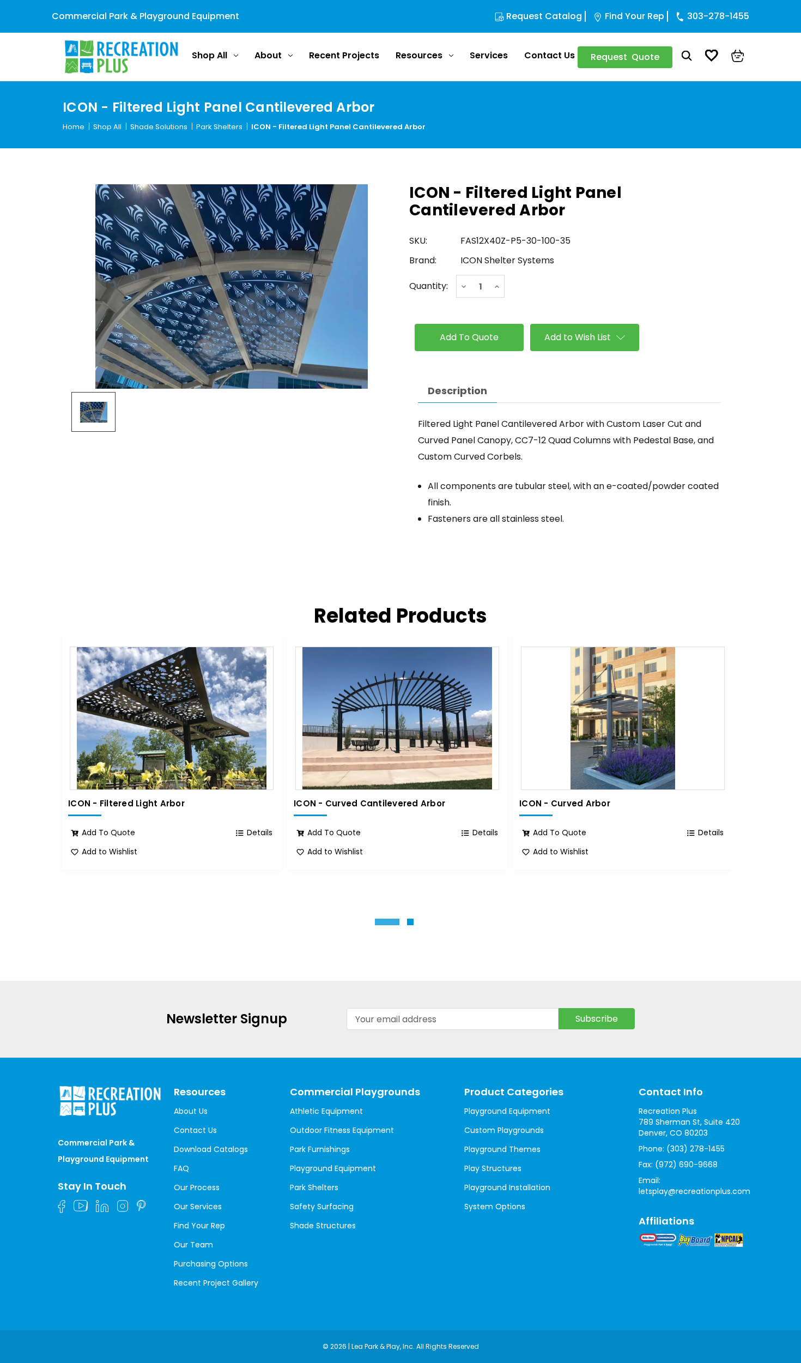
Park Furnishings (320, 1149)
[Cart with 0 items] (738, 57)
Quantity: (428, 286)
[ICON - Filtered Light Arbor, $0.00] (172, 718)
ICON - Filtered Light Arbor (126, 803)
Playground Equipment (333, 1168)
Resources (419, 55)
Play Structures (492, 1168)
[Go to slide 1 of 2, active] (387, 922)
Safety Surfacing (322, 1206)
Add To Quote (108, 832)
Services (489, 55)
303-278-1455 (718, 16)
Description (457, 390)
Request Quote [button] (625, 57)
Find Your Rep (634, 16)
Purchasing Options (211, 1263)
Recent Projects (344, 55)
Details (259, 832)
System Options (494, 1206)
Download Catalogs (211, 1149)
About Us (191, 1111)
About (268, 55)
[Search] (687, 57)
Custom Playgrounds (504, 1130)
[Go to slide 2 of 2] (410, 922)
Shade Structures (323, 1225)
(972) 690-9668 (686, 1164)
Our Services (198, 1206)
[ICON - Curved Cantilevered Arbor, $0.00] (397, 718)
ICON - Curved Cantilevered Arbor (369, 803)
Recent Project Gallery (216, 1282)
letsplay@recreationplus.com (694, 1191)
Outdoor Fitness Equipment (342, 1130)
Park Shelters (314, 1187)
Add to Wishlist (109, 851)
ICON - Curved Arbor (564, 803)
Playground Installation (507, 1187)
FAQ (181, 1168)
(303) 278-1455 (695, 1148)
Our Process (197, 1187)
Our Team (193, 1244)
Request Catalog (544, 16)
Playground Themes (502, 1149)
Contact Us (549, 55)
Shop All (209, 55)
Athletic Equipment (326, 1111)
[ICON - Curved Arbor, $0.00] (623, 718)
